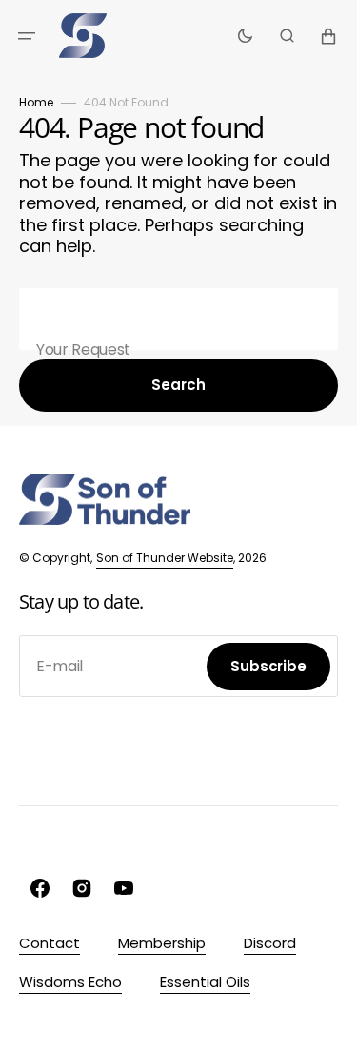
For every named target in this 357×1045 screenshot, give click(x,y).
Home (36, 102)
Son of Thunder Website (164, 558)
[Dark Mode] (245, 36)
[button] (27, 36)
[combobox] (178, 319)
